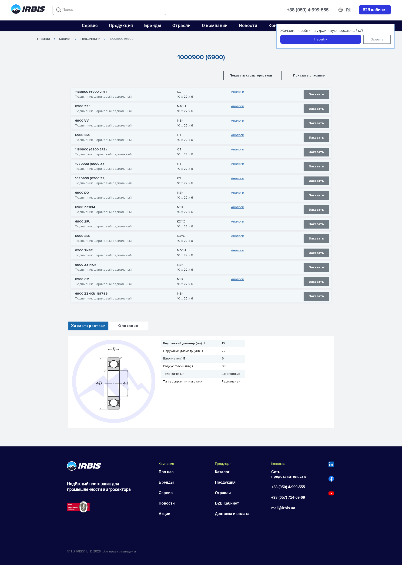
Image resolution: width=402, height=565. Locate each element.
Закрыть (377, 39)
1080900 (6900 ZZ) (90, 164)
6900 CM (82, 279)
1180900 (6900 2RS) (91, 92)
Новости (248, 25)
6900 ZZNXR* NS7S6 (91, 294)
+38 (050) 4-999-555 (307, 9)
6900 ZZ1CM (85, 207)
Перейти (320, 39)
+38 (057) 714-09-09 (288, 497)
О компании (215, 25)
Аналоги (237, 92)
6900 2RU (82, 221)
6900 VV (82, 121)
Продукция (121, 25)
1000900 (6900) (122, 39)
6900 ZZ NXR (85, 265)
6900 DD (82, 193)
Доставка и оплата (232, 514)
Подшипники (90, 39)
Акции (164, 514)
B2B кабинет (375, 9)
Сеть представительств (288, 474)
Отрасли (181, 25)
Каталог (65, 39)
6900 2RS (82, 135)
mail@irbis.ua (283, 508)
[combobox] (109, 10)
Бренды (152, 25)
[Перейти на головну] (28, 9)
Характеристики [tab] (88, 325)
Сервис (90, 25)
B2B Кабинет (227, 503)
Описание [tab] (128, 325)
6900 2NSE (84, 250)
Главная (43, 39)
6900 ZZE (82, 106)
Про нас (166, 472)
